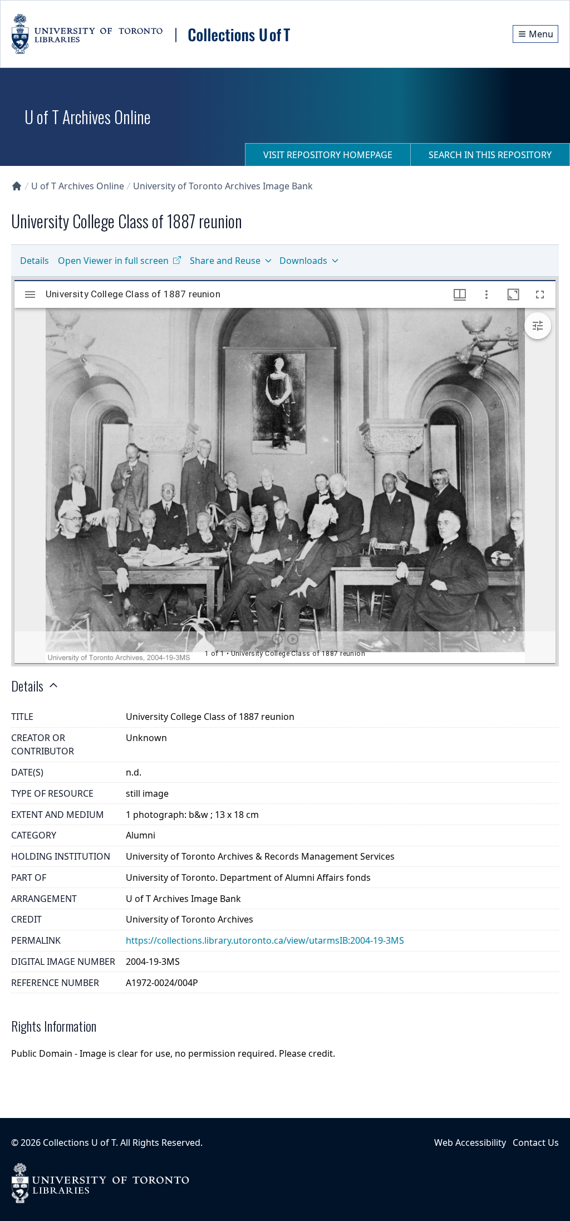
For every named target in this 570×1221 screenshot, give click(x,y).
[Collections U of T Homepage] (16, 186)
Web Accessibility (470, 1142)
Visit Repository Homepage (327, 155)
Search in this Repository (490, 155)
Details (34, 260)
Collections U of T (79, 1142)
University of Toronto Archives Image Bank (223, 186)
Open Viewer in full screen (113, 260)
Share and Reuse (225, 260)
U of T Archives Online (77, 186)
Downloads (303, 260)
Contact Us (536, 1142)
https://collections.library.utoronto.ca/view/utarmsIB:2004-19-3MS (265, 940)
